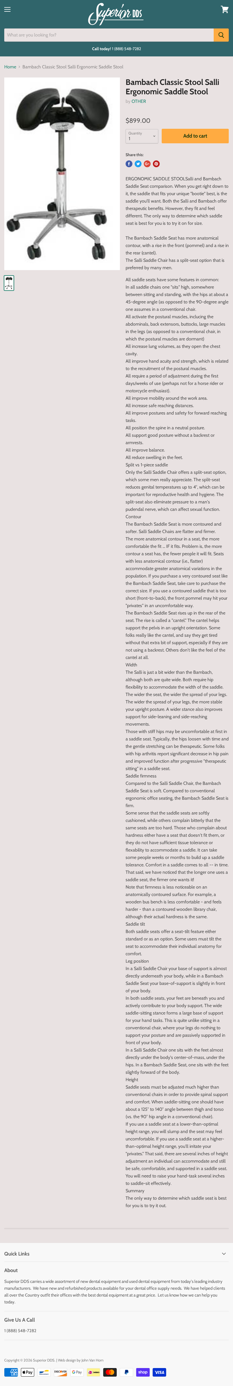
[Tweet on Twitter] (138, 163)
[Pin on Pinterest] (156, 163)
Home (10, 67)
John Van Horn (92, 1360)
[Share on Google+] (147, 163)
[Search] (221, 35)
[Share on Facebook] (129, 163)
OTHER (139, 101)
